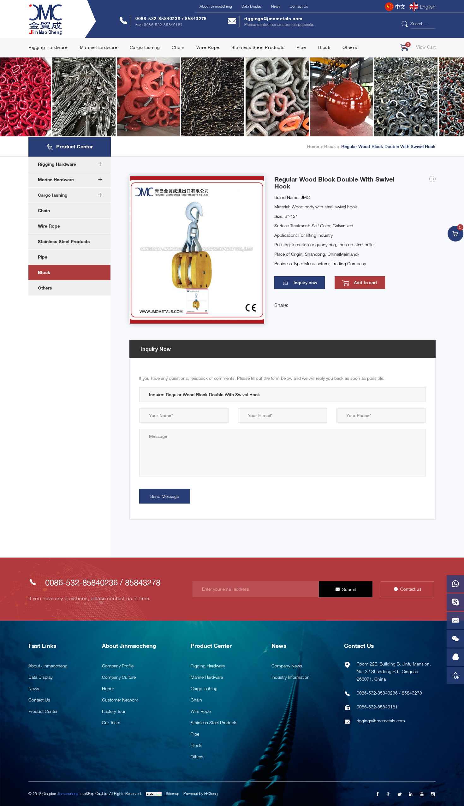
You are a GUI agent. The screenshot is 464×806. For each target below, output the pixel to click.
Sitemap (172, 793)
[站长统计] (154, 793)
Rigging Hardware (48, 47)
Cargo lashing (145, 47)
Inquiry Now (155, 349)
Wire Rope (207, 47)
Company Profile (118, 665)
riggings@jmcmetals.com (273, 18)
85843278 (196, 18)
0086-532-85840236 (158, 18)
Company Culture (119, 677)
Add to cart (365, 282)
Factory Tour (113, 711)
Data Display (251, 6)
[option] (197, 250)
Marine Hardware (99, 47)
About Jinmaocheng (215, 6)
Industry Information (290, 677)
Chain (178, 47)
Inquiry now (305, 282)
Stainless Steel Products (257, 47)
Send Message (164, 496)
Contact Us (299, 6)
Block (324, 47)
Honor (108, 688)
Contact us (410, 589)
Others (349, 47)
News (275, 6)
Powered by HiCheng (200, 793)
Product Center (42, 711)
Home (313, 146)
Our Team (111, 722)
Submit (349, 589)
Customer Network (120, 699)
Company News (286, 665)
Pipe (301, 47)
